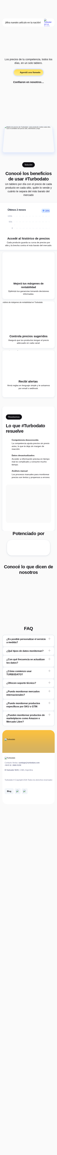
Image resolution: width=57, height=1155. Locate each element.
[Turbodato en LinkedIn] (18, 791)
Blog (9, 791)
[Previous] (5, 600)
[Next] (51, 600)
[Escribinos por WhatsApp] (25, 791)
